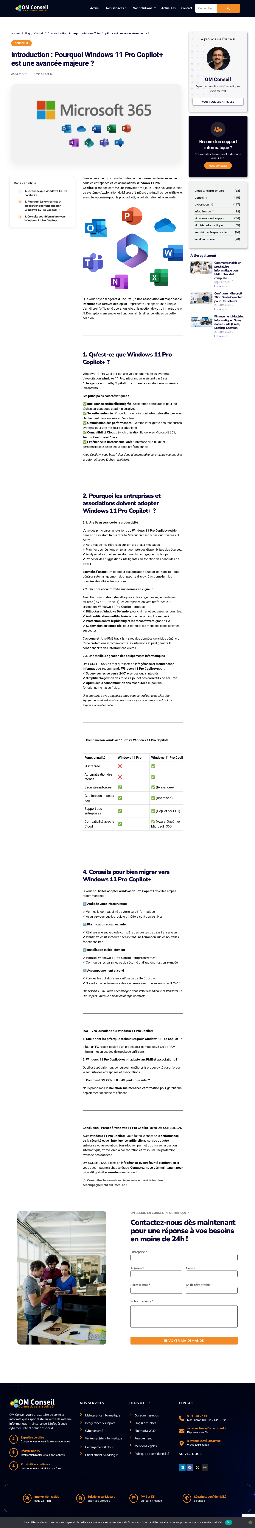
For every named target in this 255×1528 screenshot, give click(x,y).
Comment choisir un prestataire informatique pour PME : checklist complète (227, 270)
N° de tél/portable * (199, 1285)
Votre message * (141, 1301)
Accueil (95, 8)
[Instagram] (205, 1467)
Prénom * (137, 1268)
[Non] (250, 1522)
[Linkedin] (182, 1467)
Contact (186, 8)
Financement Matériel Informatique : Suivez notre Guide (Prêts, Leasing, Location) (229, 322)
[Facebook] (189, 1467)
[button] (116, 8)
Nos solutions (142, 8)
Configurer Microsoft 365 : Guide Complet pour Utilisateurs (228, 297)
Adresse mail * (140, 1285)
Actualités (168, 8)
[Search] (228, 8)
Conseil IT (40, 33)
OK (229, 1522)
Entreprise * (138, 1252)
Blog (27, 33)
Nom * (190, 1268)
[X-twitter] (197, 1467)
